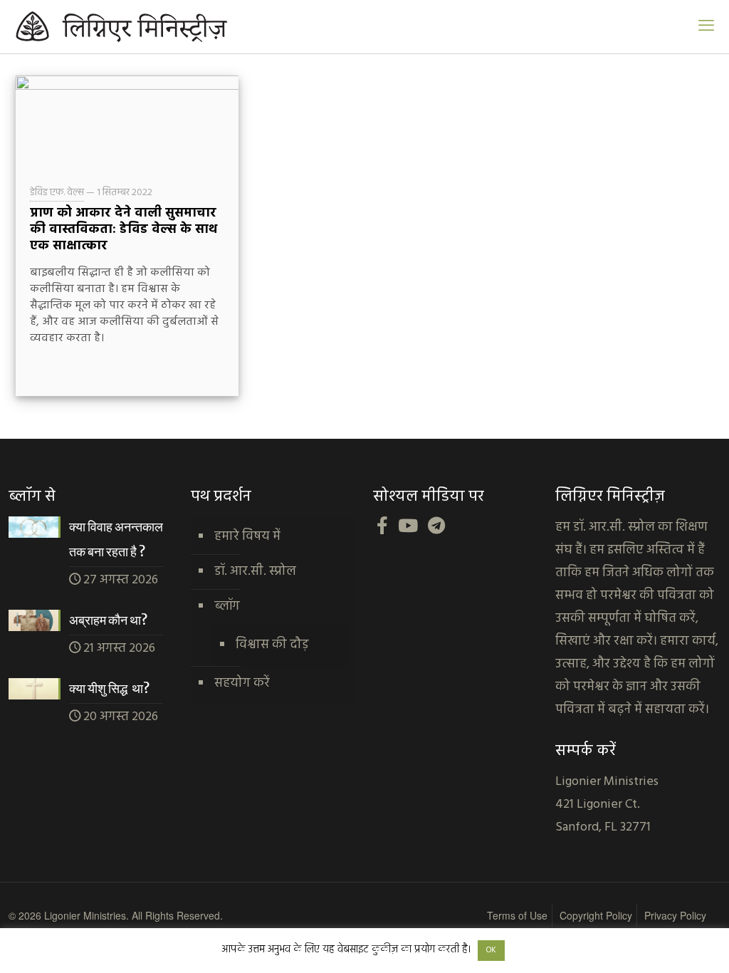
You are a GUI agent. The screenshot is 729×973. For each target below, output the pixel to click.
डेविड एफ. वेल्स (57, 192)
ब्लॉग (227, 606)
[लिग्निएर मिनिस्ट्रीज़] (156, 26)
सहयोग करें (242, 683)
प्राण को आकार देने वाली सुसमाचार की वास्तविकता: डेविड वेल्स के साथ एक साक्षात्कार (123, 229)
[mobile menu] (706, 27)
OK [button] (491, 950)
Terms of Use (517, 915)
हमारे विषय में (247, 536)
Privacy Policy (675, 915)
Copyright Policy (596, 915)
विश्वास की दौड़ (272, 645)
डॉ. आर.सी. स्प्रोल (255, 571)
